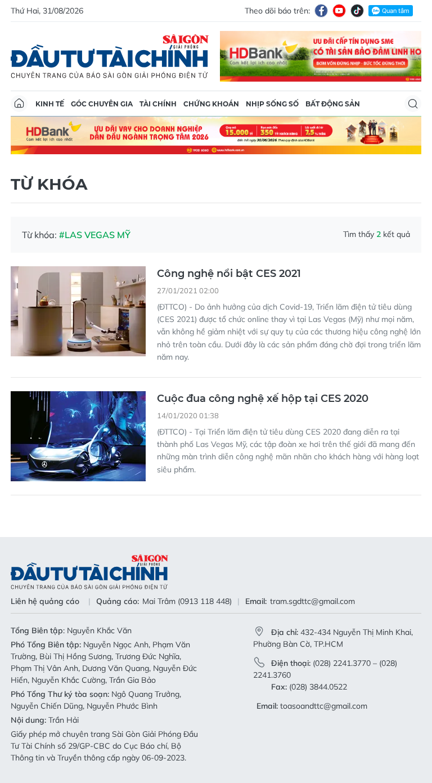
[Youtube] (339, 10)
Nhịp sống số (272, 104)
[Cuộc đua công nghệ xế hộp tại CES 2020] (78, 436)
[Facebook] (321, 10)
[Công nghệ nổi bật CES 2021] (78, 311)
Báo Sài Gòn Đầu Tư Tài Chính (110, 56)
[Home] (19, 103)
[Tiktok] (357, 10)
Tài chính (158, 104)
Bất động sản (332, 104)
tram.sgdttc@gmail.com (312, 601)
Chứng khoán (211, 104)
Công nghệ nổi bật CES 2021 (229, 273)
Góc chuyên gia (102, 104)
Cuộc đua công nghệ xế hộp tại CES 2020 (262, 398)
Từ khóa (49, 184)
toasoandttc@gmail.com (323, 706)
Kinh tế (49, 104)
